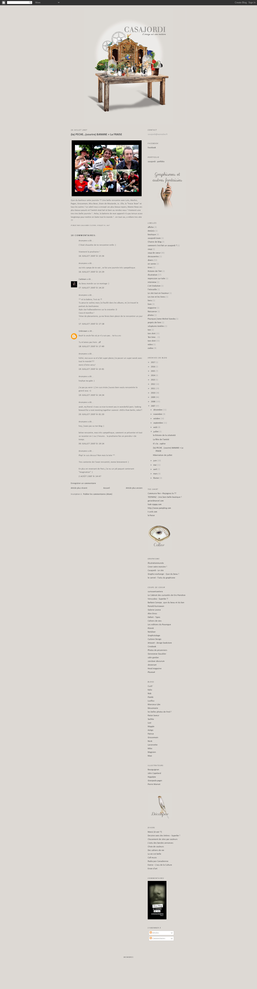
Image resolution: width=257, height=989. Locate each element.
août (155, 427)
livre (150, 304)
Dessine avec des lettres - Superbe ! (164, 836)
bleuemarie (153, 708)
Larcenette (153, 745)
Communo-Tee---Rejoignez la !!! (162, 493)
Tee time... (152, 337)
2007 (153, 406)
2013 (153, 380)
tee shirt (151, 334)
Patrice (151, 734)
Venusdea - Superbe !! (158, 599)
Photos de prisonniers (157, 650)
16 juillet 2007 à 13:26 (91, 256)
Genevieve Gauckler (157, 654)
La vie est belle (154, 854)
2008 (153, 402)
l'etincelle (152, 290)
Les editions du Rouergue (159, 625)
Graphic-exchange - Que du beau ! (163, 574)
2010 (153, 393)
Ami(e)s (151, 231)
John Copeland (154, 773)
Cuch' (150, 686)
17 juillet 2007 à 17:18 (91, 324)
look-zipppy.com (155, 504)
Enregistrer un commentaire (83, 483)
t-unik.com (152, 512)
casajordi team (154, 238)
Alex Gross (152, 614)
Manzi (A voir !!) (155, 832)
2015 (153, 371)
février (156, 478)
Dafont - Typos (154, 617)
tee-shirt (152, 341)
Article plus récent (79, 488)
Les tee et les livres (156, 297)
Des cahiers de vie (156, 850)
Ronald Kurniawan (156, 606)
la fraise (151, 515)
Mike (150, 749)
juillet (156, 432)
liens (150, 301)
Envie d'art (152, 869)
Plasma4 (151, 672)
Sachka (151, 719)
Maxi (150, 756)
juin (155, 461)
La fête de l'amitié (161, 440)
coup (150, 249)
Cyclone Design (154, 639)
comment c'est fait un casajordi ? (162, 246)
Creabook (152, 647)
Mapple (151, 727)
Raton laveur (153, 716)
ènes (150, 268)
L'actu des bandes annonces (160, 843)
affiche (151, 227)
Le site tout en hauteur (158, 293)
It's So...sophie (159, 444)
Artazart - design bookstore (160, 643)
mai (155, 465)
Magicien (152, 752)
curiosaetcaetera (155, 592)
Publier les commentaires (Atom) (97, 494)
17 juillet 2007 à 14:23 (91, 288)
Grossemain (153, 738)
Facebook (152, 148)
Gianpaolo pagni (155, 781)
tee (149, 330)
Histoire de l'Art (155, 271)
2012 (153, 384)
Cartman (82, 279)
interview (152, 282)
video (150, 345)
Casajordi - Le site (156, 570)
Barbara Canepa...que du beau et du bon (166, 603)
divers (150, 260)
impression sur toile (156, 279)
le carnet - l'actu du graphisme (161, 578)
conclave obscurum (156, 661)
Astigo (150, 730)
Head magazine (155, 669)
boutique (152, 235)
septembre (158, 423)
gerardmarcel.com (156, 501)
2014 (153, 375)
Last (149, 723)
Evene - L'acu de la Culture (160, 865)
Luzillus (151, 701)
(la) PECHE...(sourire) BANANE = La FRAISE (96, 134)
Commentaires (158, 938)
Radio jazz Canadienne (158, 861)
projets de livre (154, 323)
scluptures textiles (156, 326)
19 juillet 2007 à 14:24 (91, 395)
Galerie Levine (154, 610)
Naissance (152, 312)
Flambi (150, 697)
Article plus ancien (134, 488)
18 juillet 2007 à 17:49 (91, 346)
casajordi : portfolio (156, 162)
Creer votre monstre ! (157, 567)
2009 (153, 397)
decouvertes (153, 257)
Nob (149, 694)
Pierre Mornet (154, 784)
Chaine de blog (154, 242)
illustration (152, 275)
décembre (158, 410)
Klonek (151, 628)
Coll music (152, 858)
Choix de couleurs (156, 847)
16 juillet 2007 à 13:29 (91, 272)
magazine (152, 308)
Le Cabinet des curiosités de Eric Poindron (166, 595)
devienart (152, 665)
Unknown (83, 331)
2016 (153, 367)
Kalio (150, 690)
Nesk (150, 741)
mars (155, 474)
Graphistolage (154, 636)
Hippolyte (152, 777)
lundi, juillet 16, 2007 (100, 225)
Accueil (106, 488)
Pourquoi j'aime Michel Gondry (161, 319)
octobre (156, 419)
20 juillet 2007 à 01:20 (91, 414)
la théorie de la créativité (164, 435)
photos (151, 315)
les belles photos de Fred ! (160, 712)
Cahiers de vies (155, 621)
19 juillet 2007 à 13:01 (91, 369)
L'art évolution (154, 286)
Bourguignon (153, 770)
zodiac (150, 348)
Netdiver (152, 632)
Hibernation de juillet (162, 455)
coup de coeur (154, 253)
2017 (153, 362)
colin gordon (153, 658)
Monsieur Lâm (154, 705)
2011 (153, 389)
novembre (158, 414)
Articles (155, 933)
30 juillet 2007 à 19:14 (91, 444)
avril (155, 469)
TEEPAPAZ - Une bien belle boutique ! (165, 497)
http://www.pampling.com (159, 508)
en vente (152, 264)
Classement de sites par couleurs (162, 839)
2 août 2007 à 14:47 (90, 476)
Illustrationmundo (156, 563)
